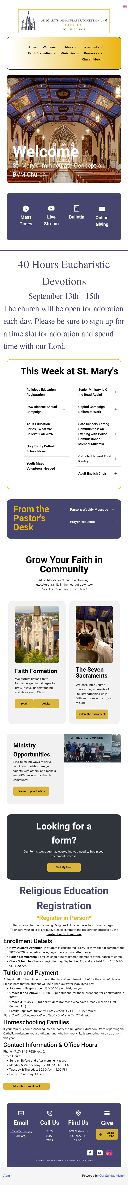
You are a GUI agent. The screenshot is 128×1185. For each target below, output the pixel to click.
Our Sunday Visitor (112, 1176)
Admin (7, 1176)
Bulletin (76, 217)
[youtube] (100, 1153)
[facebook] (90, 1153)
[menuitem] (33, 47)
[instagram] (109, 1153)
